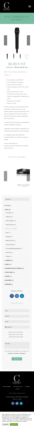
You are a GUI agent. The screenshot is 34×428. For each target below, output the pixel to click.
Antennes (8, 236)
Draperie (8, 280)
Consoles (8, 212)
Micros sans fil (19, 67)
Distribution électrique (13, 268)
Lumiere (8, 260)
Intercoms (8, 252)
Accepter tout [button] (14, 424)
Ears (7, 232)
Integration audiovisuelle (17, 336)
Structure (8, 272)
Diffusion (8, 216)
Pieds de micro (10, 224)
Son (26, 67)
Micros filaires (10, 220)
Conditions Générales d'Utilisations (17, 353)
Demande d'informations (16, 332)
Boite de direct (10, 240)
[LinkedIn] (22, 296)
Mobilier (8, 284)
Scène (7, 276)
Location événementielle (17, 334)
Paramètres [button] (5, 424)
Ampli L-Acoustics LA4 (24, 185)
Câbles (8, 256)
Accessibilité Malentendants (13, 248)
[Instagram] (17, 296)
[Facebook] (12, 296)
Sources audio (10, 244)
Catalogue (7, 205)
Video (7, 264)
